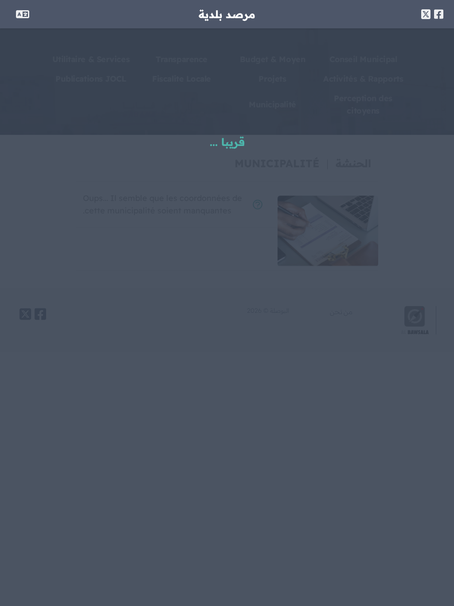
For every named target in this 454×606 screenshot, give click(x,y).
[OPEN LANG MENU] (22, 14)
